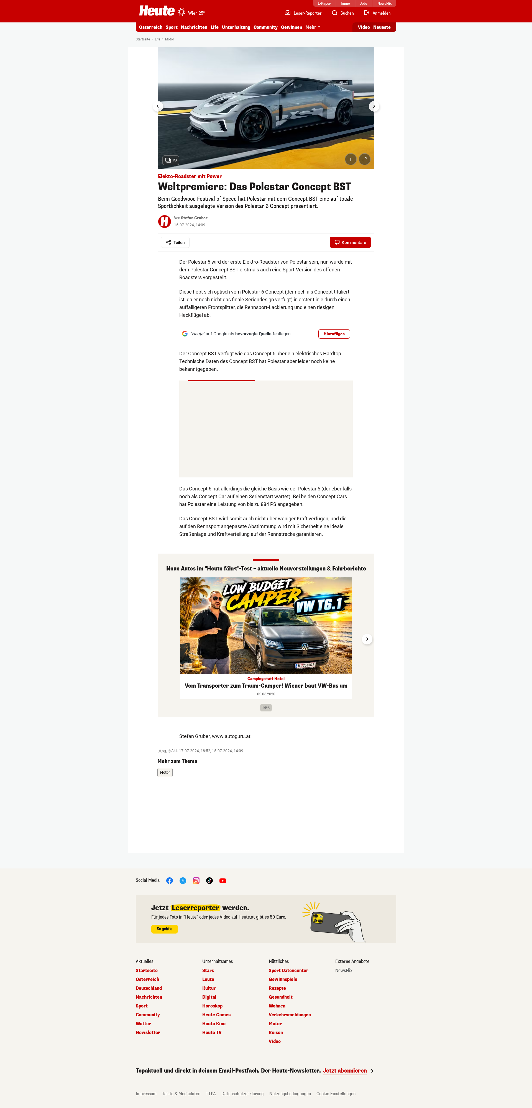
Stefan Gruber (194, 218)
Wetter (143, 1024)
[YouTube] (222, 880)
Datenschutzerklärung (242, 1094)
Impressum (146, 1094)
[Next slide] (374, 106)
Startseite (143, 39)
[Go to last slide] (158, 106)
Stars (208, 970)
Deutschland (149, 988)
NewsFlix (343, 970)
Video (364, 27)
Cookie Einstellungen (335, 1094)
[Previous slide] (165, 639)
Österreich (150, 27)
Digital (209, 997)
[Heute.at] (157, 10)
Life (215, 27)
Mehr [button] (310, 27)
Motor (169, 39)
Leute (208, 979)
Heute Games (216, 1015)
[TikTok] (209, 880)
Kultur (209, 988)
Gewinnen (291, 27)
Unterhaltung (236, 27)
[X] (183, 880)
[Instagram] (196, 880)
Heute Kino (214, 1024)
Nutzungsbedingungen (290, 1094)
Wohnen (277, 1006)
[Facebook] (169, 880)
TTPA (211, 1094)
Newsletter (148, 1032)
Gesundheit (281, 997)
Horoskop (212, 1006)
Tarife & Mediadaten (181, 1094)
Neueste (382, 27)
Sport (172, 27)
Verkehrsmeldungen (290, 1015)
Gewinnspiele (283, 979)
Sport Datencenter (288, 970)
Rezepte (277, 988)
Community (266, 27)
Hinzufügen (334, 334)
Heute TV (212, 1032)
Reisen (276, 1032)
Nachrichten (149, 997)
